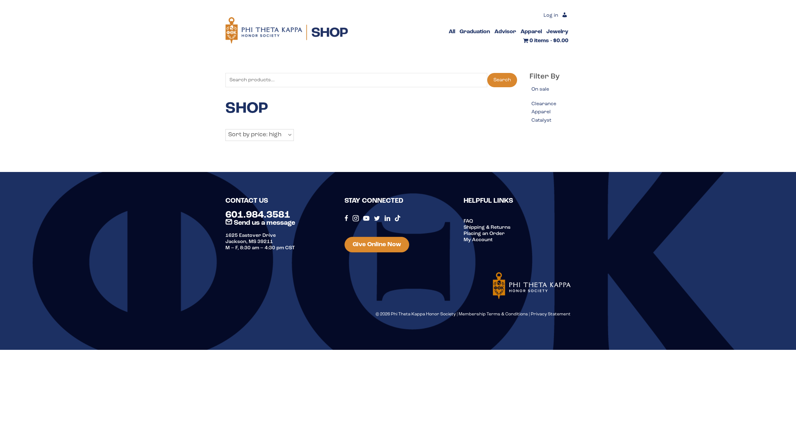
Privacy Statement (551, 314)
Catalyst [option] (541, 120)
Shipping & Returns (487, 227)
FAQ (468, 221)
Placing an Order (484, 233)
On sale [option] (540, 89)
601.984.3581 (257, 215)
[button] (259, 135)
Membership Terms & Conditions (493, 314)
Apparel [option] (541, 112)
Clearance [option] (543, 104)
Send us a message (263, 223)
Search (502, 80)
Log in (551, 15)
